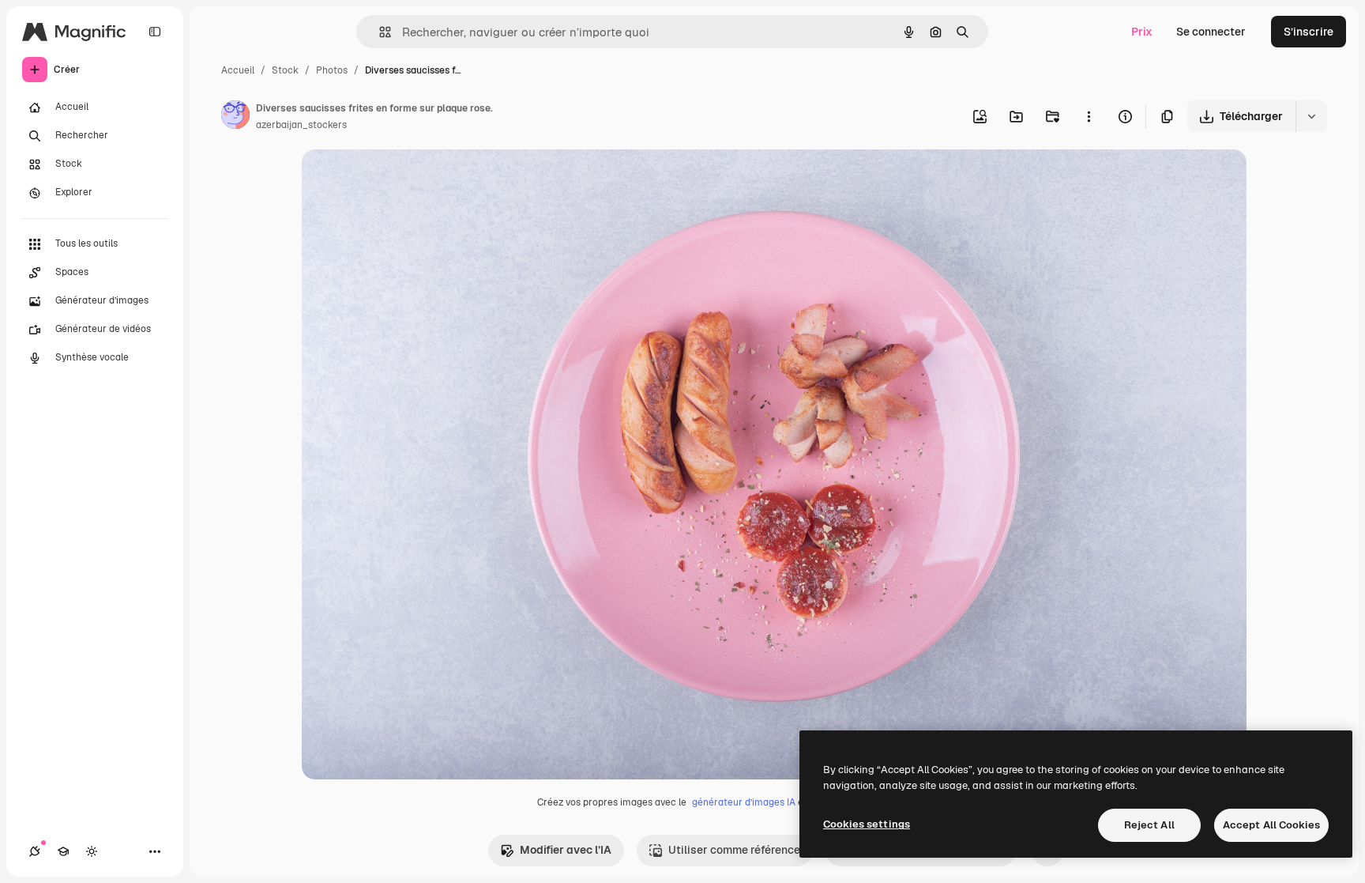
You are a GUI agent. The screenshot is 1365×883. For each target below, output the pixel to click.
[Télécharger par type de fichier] (1311, 116)
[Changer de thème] (91, 851)
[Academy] (63, 851)
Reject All (1149, 825)
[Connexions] (34, 851)
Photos (332, 70)
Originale (406, 179)
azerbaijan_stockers (301, 125)
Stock (285, 70)
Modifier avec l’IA (565, 850)
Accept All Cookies (1271, 825)
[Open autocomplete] (378, 32)
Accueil (237, 70)
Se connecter (1211, 32)
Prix (1142, 32)
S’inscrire (1308, 32)
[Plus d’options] (1088, 116)
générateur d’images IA (743, 802)
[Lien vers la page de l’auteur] (235, 117)
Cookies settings (866, 824)
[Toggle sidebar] (154, 31)
